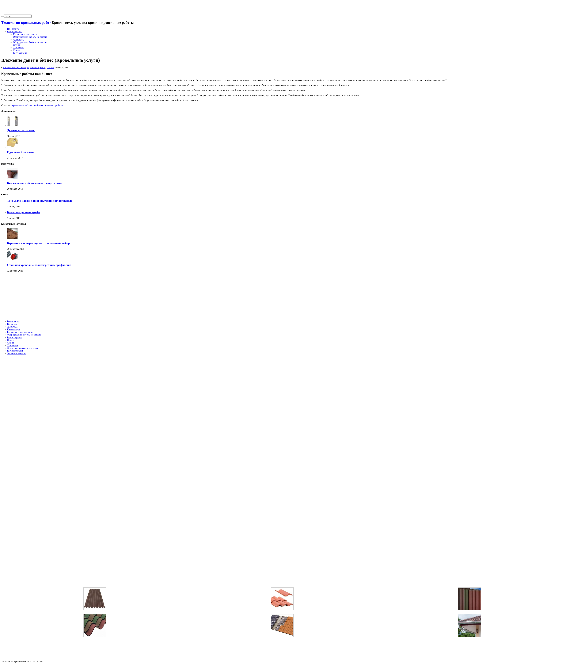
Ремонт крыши (14, 31)
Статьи (16, 50)
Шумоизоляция (15, 350)
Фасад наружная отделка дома (22, 348)
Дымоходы (18, 39)
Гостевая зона (20, 53)
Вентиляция (13, 321)
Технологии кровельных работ (26, 22)
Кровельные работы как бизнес (27, 105)
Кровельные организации (16, 67)
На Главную (13, 29)
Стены (16, 45)
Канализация (13, 329)
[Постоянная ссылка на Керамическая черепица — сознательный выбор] (12, 238)
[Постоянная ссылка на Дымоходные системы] (12, 125)
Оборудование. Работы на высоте (30, 37)
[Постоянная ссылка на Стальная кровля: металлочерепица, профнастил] (12, 260)
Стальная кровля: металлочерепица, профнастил (39, 264)
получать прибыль (53, 105)
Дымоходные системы (21, 130)
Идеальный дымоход (20, 152)
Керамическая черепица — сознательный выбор (38, 243)
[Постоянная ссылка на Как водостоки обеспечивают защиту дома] (12, 178)
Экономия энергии (16, 353)
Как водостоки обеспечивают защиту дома (34, 183)
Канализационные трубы (23, 212)
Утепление (18, 47)
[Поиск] (2, 16)
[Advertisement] (285, 8)
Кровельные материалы (25, 34)
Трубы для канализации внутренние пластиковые (39, 200)
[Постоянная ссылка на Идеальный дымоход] (12, 147)
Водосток (12, 324)
